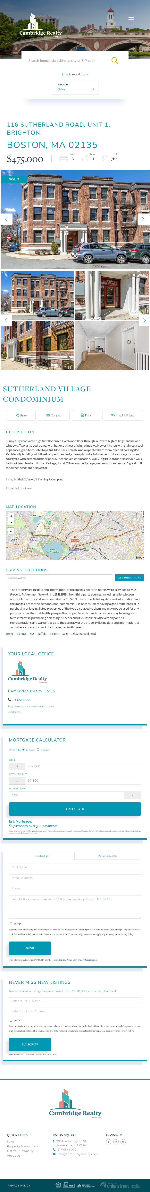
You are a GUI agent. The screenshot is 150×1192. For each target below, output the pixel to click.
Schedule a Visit (108, 855)
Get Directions (129, 577)
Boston (54, 634)
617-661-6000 (67, 1149)
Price (12, 759)
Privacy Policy (127, 934)
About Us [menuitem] (14, 1155)
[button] (115, 61)
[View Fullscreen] (11, 531)
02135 (65, 634)
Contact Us (14, 712)
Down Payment (18, 774)
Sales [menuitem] (11, 1141)
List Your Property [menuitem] (20, 1151)
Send (30, 948)
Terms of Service (84, 959)
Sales (61, 89)
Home (9, 634)
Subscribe (30, 1044)
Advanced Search (78, 74)
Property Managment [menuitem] (23, 1146)
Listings (21, 634)
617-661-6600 (21, 699)
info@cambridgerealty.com (78, 1154)
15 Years (44, 749)
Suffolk (42, 634)
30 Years (30, 749)
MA (32, 634)
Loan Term (15, 749)
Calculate (75, 809)
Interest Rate (17, 788)
